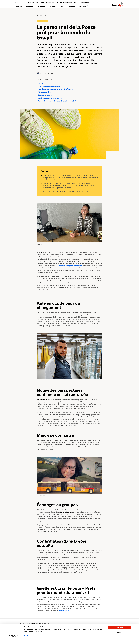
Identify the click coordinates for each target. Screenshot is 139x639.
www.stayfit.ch (64, 610)
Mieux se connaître (44, 92)
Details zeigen (28, 635)
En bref (40, 83)
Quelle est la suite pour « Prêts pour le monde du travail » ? (57, 101)
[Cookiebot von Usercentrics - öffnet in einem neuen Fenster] (14, 636)
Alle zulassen (119, 627)
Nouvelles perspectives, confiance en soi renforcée (54, 89)
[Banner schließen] (133, 626)
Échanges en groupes (45, 95)
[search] (83, 6)
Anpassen (118, 632)
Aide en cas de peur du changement (49, 86)
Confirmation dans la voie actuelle (49, 98)
